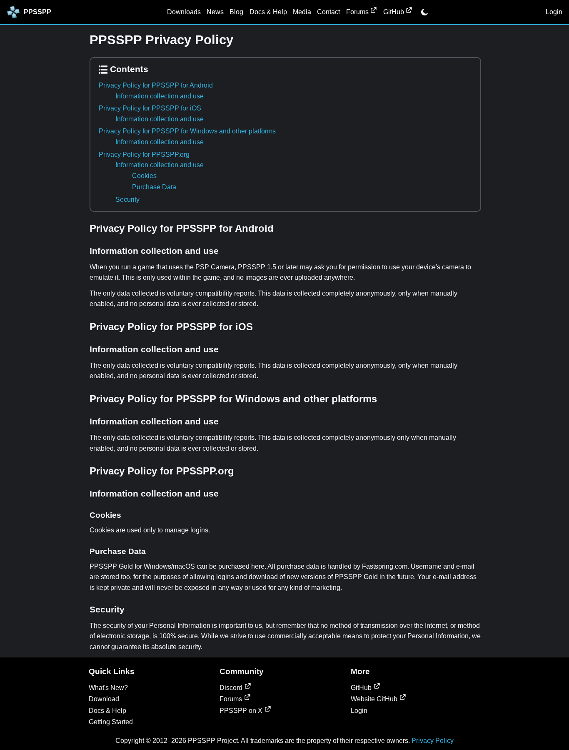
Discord (231, 687)
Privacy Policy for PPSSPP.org (144, 154)
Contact (328, 11)
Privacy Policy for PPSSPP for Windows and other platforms (187, 131)
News (215, 11)
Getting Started (111, 721)
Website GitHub (374, 698)
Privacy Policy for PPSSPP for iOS (150, 108)
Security (127, 199)
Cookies (144, 175)
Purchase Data (154, 187)
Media (302, 11)
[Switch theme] (424, 12)
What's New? (108, 687)
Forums (357, 11)
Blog (236, 11)
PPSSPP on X (241, 710)
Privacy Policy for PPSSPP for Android (156, 85)
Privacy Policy (433, 740)
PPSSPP (37, 11)
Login (554, 11)
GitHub (393, 11)
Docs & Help (268, 11)
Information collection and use (159, 96)
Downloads (184, 11)
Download (104, 698)
